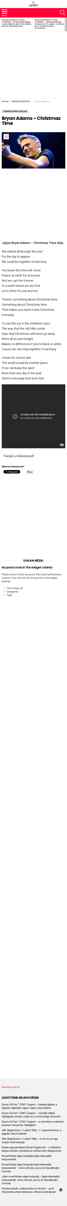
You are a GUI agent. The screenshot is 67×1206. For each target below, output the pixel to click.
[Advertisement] (33, 64)
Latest (33, 5)
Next (65, 24)
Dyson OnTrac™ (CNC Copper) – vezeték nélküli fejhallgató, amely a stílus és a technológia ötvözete (49, 24)
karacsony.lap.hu (11, 1087)
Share (6, 136)
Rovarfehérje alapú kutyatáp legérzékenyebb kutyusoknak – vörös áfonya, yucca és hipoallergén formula (30, 1168)
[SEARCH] (62, 12)
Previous (1, 24)
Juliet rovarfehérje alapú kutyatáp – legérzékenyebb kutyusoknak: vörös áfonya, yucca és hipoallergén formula (31, 1180)
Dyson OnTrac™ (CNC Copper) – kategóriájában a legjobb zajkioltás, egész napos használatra (16, 23)
